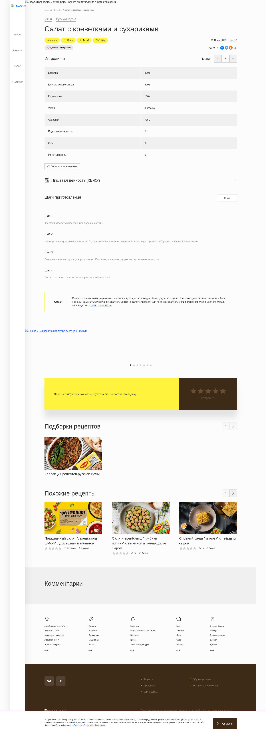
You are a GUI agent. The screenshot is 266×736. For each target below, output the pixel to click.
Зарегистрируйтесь (66, 394)
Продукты (17, 50)
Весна (91, 644)
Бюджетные (94, 640)
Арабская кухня (51, 640)
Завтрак (180, 630)
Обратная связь (202, 679)
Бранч (179, 626)
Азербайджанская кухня (55, 626)
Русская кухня (66, 19)
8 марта (92, 626)
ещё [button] (46, 650)
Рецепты (17, 34)
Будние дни (94, 635)
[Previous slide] (226, 426)
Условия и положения (205, 685)
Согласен (227, 723)
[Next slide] (233, 426)
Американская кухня (54, 635)
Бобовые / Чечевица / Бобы (143, 630)
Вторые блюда (217, 626)
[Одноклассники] (231, 48)
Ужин (48, 19)
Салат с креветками (100, 305)
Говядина (134, 635)
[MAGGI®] (17, 10)
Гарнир (213, 630)
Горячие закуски (217, 635)
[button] (130, 365)
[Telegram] (226, 48)
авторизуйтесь (94, 394)
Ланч (178, 635)
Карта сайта (150, 691)
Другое (213, 644)
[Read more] (73, 456)
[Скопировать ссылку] (235, 48)
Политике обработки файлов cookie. (90, 725)
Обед (178, 640)
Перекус (180, 644)
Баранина (134, 626)
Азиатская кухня (52, 630)
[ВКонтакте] (222, 48)
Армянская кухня (52, 644)
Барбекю (93, 630)
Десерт (213, 640)
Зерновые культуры (139, 644)
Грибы (133, 640)
